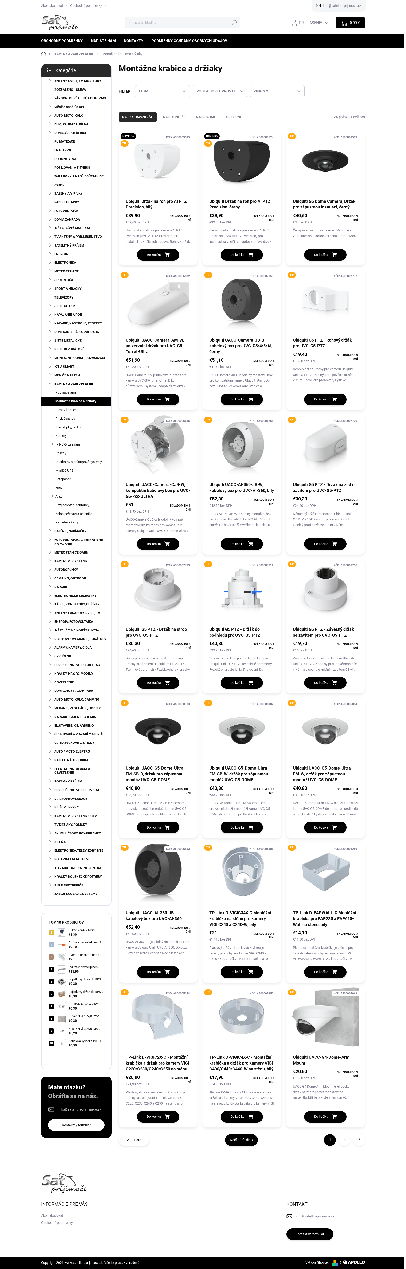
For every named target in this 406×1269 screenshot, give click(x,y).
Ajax (58, 496)
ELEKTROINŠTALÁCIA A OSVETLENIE (72, 771)
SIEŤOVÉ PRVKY (66, 807)
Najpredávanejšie (138, 117)
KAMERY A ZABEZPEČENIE (74, 384)
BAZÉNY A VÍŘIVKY (68, 193)
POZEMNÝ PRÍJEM (68, 781)
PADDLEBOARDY (66, 202)
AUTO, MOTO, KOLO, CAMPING (76, 699)
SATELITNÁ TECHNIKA (71, 760)
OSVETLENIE (64, 682)
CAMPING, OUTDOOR (70, 578)
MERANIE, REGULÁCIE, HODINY (77, 708)
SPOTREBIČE (64, 280)
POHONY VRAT (65, 159)
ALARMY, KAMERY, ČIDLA (73, 647)
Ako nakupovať (52, 6)
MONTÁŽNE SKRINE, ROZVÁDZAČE (80, 358)
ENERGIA (61, 254)
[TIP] (325, 164)
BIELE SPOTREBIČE (68, 885)
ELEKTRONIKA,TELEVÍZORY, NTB (79, 850)
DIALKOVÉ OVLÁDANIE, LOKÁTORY (80, 639)
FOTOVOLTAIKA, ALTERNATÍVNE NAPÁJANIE (78, 542)
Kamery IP (62, 436)
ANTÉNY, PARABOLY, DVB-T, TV (77, 613)
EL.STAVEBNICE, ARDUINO (74, 725)
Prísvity (60, 453)
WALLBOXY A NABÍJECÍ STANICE (79, 176)
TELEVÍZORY (64, 297)
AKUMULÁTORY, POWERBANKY (77, 833)
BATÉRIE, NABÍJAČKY (70, 531)
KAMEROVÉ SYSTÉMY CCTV (75, 816)
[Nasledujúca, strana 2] (344, 1140)
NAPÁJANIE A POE (68, 314)
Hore (137, 1140)
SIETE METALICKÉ (68, 341)
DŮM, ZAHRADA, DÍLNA (71, 124)
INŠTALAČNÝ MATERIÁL (72, 228)
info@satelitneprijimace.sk (80, 1109)
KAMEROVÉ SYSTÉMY (71, 561)
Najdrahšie (206, 117)
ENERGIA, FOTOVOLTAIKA (73, 621)
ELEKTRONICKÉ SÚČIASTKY (75, 596)
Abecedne (233, 117)
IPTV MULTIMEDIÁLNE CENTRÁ (77, 868)
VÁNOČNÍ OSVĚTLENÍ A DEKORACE (80, 98)
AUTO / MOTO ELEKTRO (72, 751)
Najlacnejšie (175, 117)
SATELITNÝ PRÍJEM (69, 245)
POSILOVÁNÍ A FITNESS (72, 167)
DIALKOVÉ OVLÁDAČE (70, 799)
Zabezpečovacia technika (73, 514)
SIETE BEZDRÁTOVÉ (69, 349)
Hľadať (234, 22)
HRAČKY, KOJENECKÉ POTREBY (78, 876)
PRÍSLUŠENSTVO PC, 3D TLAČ (77, 665)
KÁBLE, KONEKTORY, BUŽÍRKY (77, 604)
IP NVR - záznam (67, 444)
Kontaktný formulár (76, 1125)
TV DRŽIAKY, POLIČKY (70, 824)
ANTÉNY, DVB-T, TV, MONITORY (77, 81)
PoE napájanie (65, 392)
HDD (58, 488)
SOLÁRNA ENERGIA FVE (72, 859)
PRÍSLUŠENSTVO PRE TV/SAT (77, 790)
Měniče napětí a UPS (69, 107)
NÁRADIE (61, 587)
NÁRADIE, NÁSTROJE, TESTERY (78, 323)
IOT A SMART (64, 366)
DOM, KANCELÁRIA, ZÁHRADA (76, 332)
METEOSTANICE (66, 271)
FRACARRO (62, 150)
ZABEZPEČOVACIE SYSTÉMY (76, 894)
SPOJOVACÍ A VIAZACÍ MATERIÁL (79, 734)
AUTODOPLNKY (66, 569)
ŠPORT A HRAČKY (68, 289)
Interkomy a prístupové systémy (78, 462)
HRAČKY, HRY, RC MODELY (73, 673)
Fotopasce (63, 479)
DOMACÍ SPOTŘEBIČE (70, 133)
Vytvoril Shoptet (317, 1262)
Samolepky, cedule (68, 427)
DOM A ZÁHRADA (67, 219)
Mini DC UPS (64, 470)
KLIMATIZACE (64, 141)
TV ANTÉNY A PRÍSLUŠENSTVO (78, 237)
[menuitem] (63, 41)
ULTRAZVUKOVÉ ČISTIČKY (74, 743)
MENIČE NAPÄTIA (67, 375)
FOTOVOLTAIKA (66, 211)
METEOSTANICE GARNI (71, 552)
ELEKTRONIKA (65, 262)
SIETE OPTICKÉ (66, 306)
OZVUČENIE (63, 656)
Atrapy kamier (65, 410)
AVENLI (59, 185)
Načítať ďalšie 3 (241, 1140)
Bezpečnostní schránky (72, 505)
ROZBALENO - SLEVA (70, 90)
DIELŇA (60, 842)
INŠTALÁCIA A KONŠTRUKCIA (76, 630)
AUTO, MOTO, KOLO (68, 115)
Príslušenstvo (65, 418)
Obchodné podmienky (86, 6)
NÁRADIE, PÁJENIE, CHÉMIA (75, 717)
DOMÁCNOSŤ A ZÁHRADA (73, 691)
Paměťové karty (66, 522)
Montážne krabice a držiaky (75, 401)
